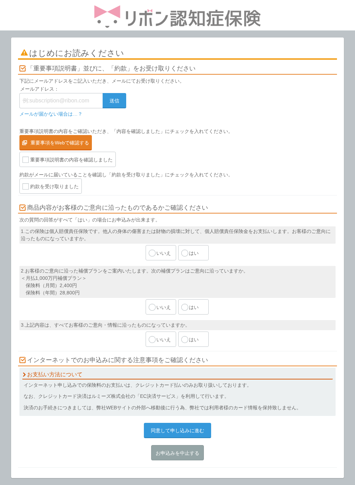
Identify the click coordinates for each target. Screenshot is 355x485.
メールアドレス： (39, 89)
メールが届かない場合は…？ (51, 114)
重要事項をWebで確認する (60, 142)
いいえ (163, 253)
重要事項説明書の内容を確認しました (71, 159)
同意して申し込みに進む (177, 430)
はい (194, 253)
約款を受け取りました (54, 186)
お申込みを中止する (177, 453)
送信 (114, 100)
